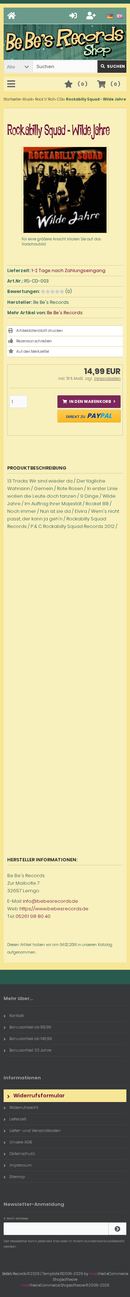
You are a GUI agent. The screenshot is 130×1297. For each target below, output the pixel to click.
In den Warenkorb (89, 401)
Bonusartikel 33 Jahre (30, 1050)
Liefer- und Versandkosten (35, 1130)
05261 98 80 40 (33, 916)
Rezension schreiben (34, 341)
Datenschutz (22, 1153)
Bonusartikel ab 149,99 (30, 1038)
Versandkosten (107, 378)
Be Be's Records (65, 313)
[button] (18, 66)
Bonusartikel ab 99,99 (30, 1027)
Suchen (112, 66)
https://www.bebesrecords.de (54, 908)
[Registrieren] (92, 15)
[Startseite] (12, 15)
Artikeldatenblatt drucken (39, 330)
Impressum (20, 1165)
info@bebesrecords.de (50, 901)
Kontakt (16, 1015)
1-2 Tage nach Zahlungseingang (68, 270)
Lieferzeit (17, 1119)
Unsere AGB (20, 1142)
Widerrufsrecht (23, 1107)
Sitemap (17, 1177)
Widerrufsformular (39, 1095)
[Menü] (12, 84)
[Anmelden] (74, 15)
